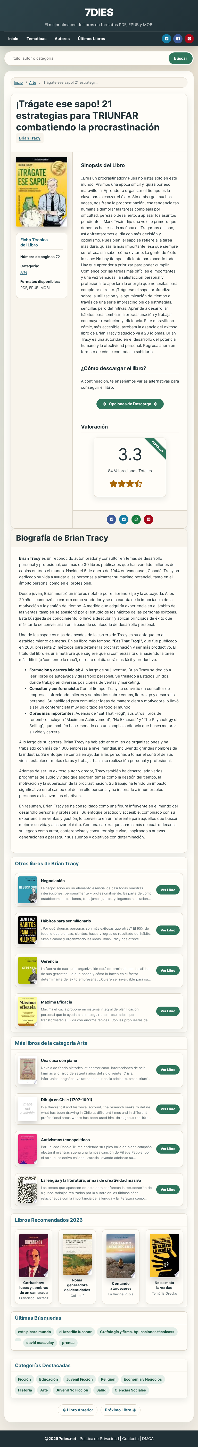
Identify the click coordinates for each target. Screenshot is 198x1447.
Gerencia (49, 961)
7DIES (99, 12)
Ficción (24, 1379)
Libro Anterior (80, 1409)
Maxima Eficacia (56, 1002)
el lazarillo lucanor (75, 1331)
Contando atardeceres (120, 1285)
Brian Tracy (29, 138)
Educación (48, 1379)
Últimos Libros (91, 38)
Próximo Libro (118, 1409)
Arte (32, 82)
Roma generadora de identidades (77, 1285)
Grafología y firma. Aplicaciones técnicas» (137, 1331)
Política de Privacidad (99, 1438)
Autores (62, 38)
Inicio (13, 38)
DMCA (148, 1438)
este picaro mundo (34, 1331)
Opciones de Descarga (130, 403)
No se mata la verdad (164, 1285)
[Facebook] (178, 38)
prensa (68, 1342)
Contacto (130, 1438)
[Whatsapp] (136, 519)
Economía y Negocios (143, 1379)
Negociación (53, 880)
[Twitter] (166, 38)
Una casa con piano (59, 1060)
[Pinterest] (189, 38)
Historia (25, 1390)
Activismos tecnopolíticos (65, 1139)
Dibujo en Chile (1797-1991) (66, 1099)
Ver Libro (168, 890)
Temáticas (36, 38)
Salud (101, 1390)
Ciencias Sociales (130, 1390)
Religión (108, 1379)
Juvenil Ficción (79, 1379)
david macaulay (40, 1342)
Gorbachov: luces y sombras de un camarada (33, 1287)
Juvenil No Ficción (72, 1390)
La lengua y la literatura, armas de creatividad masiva (91, 1180)
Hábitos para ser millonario (66, 921)
